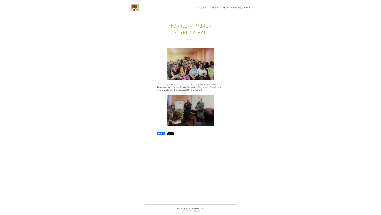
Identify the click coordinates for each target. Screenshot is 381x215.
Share (162, 134)
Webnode (197, 211)
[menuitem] (199, 7)
